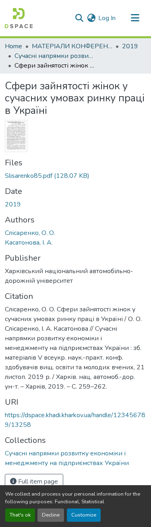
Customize (83, 515)
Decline (51, 515)
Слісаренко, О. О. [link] (30, 233)
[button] (19, 18)
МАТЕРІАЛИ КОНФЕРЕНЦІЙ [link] (72, 46)
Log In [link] (107, 18)
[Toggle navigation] (135, 18)
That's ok (20, 515)
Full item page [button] (37, 481)
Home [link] (13, 46)
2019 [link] (130, 46)
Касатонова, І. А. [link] (29, 242)
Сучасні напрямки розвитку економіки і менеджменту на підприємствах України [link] (54, 55)
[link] (75, 176)
